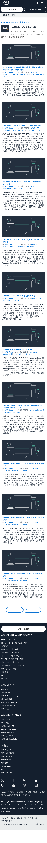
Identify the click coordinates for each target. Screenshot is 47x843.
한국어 (31, 808)
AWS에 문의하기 (7, 750)
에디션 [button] (14, 15)
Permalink (40, 74)
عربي (7, 802)
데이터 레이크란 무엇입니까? (12, 656)
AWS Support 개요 (8, 766)
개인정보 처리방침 (8, 818)
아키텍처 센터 (6, 699)
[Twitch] (6, 785)
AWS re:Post (6, 760)
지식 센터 (4, 763)
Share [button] (8, 76)
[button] (36, 2)
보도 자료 (4, 678)
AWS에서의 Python (8, 729)
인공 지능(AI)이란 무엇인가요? (12, 659)
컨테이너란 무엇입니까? (10, 652)
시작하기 (4, 689)
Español (4, 805)
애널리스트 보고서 (8, 706)
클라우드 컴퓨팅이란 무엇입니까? (14, 643)
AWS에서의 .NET (7, 726)
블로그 (3, 675)
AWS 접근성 (5, 646)
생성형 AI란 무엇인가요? (10, 662)
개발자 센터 (5, 720)
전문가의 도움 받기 (8, 753)
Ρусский (11, 808)
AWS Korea (9, 72)
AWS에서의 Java (7, 733)
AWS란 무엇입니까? (8, 639)
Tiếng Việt (39, 805)
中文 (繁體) (5, 811)
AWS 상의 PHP (7, 736)
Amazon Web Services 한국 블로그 (15, 22)
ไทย (18, 808)
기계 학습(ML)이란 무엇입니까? (13, 665)
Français (12, 805)
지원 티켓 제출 (6, 756)
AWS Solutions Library (9, 696)
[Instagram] (40, 781)
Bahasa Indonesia (18, 802)
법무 (3, 769)
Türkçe (4, 808)
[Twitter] (6, 781)
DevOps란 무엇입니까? (10, 649)
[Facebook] (18, 781)
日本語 (24, 808)
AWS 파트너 (5, 709)
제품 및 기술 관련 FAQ (9, 702)
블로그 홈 (5, 15)
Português (29, 805)
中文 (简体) (39, 808)
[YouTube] (18, 785)
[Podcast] (29, 785)
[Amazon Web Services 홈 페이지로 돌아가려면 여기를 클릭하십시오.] (6, 3)
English (37, 802)
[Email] (40, 785)
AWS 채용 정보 (7, 773)
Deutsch (30, 802)
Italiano (20, 805)
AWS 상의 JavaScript (9, 739)
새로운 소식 (5, 672)
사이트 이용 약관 (30, 818)
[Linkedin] (29, 781)
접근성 (19, 818)
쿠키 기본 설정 (6, 821)
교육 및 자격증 (6, 692)
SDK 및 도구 (6, 723)
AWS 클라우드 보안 (8, 669)
